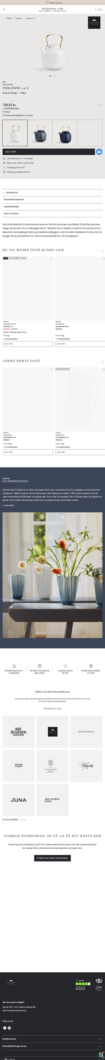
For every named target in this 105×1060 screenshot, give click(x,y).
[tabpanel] (52, 230)
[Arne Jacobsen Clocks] (52, 800)
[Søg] (95, 9)
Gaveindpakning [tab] (11, 207)
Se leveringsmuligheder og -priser (18, 115)
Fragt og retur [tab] (11, 214)
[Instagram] (9, 1028)
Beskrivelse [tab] (12, 193)
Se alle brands (10, 820)
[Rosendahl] (86, 732)
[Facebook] (5, 1028)
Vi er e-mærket (55, 2)
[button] (50, 76)
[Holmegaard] (19, 766)
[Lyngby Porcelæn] (52, 766)
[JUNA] (19, 800)
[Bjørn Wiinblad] (86, 766)
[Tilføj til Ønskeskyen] (99, 152)
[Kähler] (52, 732)
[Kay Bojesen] (19, 732)
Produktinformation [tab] (14, 200)
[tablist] (52, 203)
